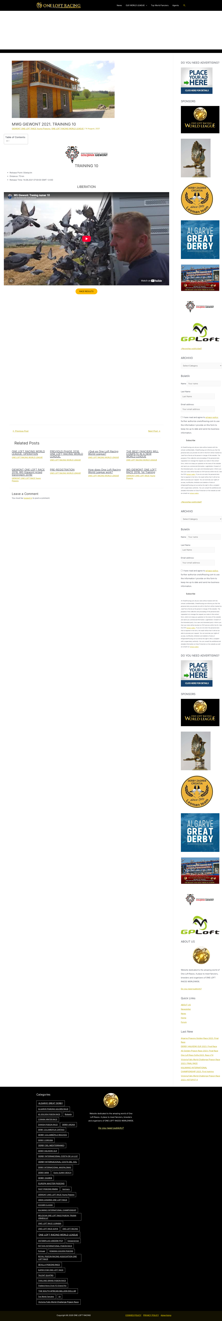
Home (183, 1018)
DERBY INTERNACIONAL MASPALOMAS (54, 1167)
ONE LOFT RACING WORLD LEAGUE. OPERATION (28, 452)
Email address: (187, 404)
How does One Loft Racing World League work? (104, 471)
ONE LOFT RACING (70, 1229)
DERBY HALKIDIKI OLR (47, 1151)
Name (183, 383)
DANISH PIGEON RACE (48, 1124)
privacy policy (212, 417)
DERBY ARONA (68, 1124)
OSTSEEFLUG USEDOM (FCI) (50, 1241)
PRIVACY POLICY (151, 1315)
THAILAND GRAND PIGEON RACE (52, 1281)
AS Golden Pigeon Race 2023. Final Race (199, 1051)
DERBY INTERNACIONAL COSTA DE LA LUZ (58, 1156)
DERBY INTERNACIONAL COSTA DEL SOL (57, 1162)
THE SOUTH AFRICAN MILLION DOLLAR (57, 1291)
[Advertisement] (111, 30)
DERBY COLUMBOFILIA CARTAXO (51, 1130)
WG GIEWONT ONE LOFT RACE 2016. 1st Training (141, 471)
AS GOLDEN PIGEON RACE (49, 1114)
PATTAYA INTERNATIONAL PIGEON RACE (55, 1246)
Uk (59, 1297)
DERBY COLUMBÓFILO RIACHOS (52, 1135)
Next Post (154, 431)
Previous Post (21, 431)
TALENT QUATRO (45, 1275)
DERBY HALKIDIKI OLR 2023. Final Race (199, 1046)
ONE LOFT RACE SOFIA (48, 1229)
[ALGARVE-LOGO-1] (200, 239)
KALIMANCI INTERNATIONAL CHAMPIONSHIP (57, 1210)
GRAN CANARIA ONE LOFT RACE (52, 1200)
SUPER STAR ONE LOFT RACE (50, 1270)
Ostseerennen (73, 1241)
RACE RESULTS (86, 291)
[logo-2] (200, 307)
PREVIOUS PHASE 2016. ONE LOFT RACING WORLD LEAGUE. (66, 454)
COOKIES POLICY (133, 1315)
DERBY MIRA (43, 1172)
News (183, 1013)
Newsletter (186, 1009)
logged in (28, 498)
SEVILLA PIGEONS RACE (49, 1265)
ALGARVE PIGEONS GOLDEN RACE (53, 1109)
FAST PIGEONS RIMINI (48, 1189)
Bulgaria (68, 1114)
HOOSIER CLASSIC (45, 1205)
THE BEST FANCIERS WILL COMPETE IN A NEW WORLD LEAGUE (142, 454)
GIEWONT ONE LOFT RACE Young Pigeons (31, 128)
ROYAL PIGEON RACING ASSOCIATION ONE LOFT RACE (57, 1257)
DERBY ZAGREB (45, 1178)
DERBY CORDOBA (45, 1140)
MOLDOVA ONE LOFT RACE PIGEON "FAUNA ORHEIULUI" (57, 1216)
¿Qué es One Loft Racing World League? (103, 452)
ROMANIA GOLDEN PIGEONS (61, 1251)
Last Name (185, 391)
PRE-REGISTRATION (62, 469)
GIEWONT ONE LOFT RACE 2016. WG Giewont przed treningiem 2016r (28, 472)
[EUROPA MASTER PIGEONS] (200, 277)
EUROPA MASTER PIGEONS (51, 1183)
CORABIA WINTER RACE (47, 1119)
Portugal (41, 1251)
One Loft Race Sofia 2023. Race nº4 (197, 1055)
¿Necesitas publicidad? (191, 348)
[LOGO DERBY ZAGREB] (197, 198)
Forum (184, 1022)
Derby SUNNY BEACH (62, 1173)
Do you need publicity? (191, 989)
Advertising (166, 1315)
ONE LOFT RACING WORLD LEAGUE (67, 128)
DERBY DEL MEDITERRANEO (51, 1145)
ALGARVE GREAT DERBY (50, 1103)
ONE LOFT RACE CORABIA (49, 1223)
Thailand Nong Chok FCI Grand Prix (52, 1286)
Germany (66, 1189)
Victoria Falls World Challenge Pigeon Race (58, 1302)
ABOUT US (186, 1005)
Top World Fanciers (46, 1297)
